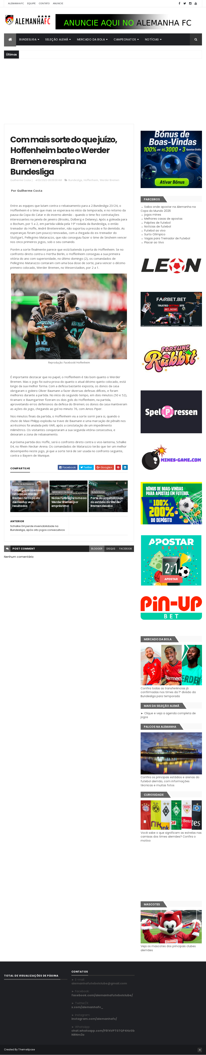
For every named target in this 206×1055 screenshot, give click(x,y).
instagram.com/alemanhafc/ (94, 1019)
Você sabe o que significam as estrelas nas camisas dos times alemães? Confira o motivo (171, 837)
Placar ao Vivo (154, 242)
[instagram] (190, 3)
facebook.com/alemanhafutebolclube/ (102, 995)
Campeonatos (125, 39)
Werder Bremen (109, 180)
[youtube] (196, 3)
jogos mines (152, 215)
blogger (96, 548)
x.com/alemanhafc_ (87, 1007)
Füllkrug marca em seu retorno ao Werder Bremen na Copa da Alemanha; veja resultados (27, 498)
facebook (125, 548)
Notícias (152, 39)
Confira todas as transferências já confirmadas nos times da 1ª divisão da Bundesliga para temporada (168, 692)
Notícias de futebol (157, 226)
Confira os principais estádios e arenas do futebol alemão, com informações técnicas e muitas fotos (170, 781)
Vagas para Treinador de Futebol (167, 238)
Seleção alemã (56, 39)
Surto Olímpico (154, 234)
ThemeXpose (26, 1049)
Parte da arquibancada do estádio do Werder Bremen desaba (107, 502)
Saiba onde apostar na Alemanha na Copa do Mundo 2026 (168, 209)
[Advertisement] (103, 91)
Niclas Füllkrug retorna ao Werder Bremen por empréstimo (69, 502)
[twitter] (185, 3)
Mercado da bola (91, 39)
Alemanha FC (16, 3)
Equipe (31, 3)
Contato (44, 3)
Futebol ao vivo (155, 230)
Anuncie (58, 3)
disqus (110, 548)
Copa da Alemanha (23, 484)
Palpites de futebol (157, 223)
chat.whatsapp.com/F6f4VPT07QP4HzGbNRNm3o (103, 1033)
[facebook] (179, 3)
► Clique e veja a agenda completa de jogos (168, 715)
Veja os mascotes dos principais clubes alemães (168, 948)
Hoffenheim (91, 180)
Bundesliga (27, 39)
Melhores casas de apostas (163, 219)
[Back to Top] (200, 1050)
